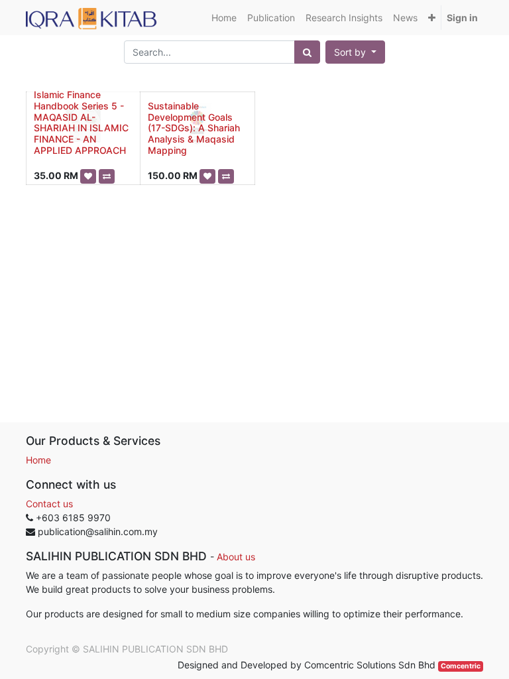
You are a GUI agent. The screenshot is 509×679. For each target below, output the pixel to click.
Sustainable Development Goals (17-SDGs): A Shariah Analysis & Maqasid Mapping (194, 128)
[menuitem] (224, 17)
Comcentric (461, 666)
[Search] (307, 52)
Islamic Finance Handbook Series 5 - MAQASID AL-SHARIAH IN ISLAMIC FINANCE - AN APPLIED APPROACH (81, 122)
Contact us (49, 503)
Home (38, 459)
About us (236, 556)
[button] (432, 17)
